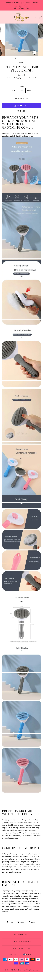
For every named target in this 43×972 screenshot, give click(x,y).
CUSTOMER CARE (21, 934)
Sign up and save (21, 949)
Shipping (18, 78)
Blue (13, 90)
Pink (21, 90)
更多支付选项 (21, 111)
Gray (29, 90)
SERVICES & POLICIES (21, 942)
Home (21, 62)
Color (21, 86)
